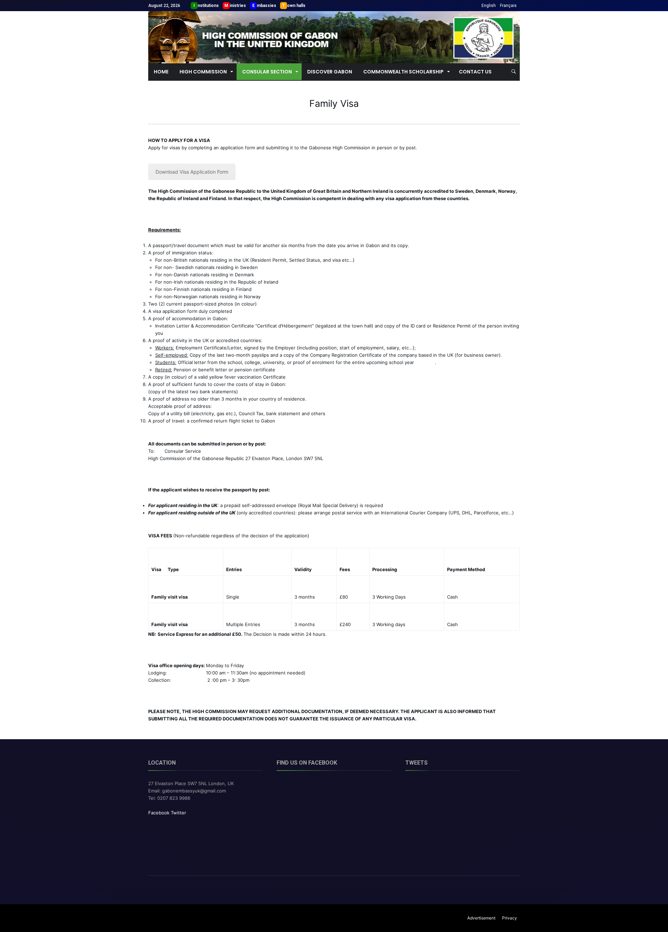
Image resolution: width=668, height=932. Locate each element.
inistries (238, 5)
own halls (296, 5)
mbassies (266, 5)
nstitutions (208, 5)
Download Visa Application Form (192, 172)
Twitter (178, 812)
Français (508, 5)
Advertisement (481, 918)
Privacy (509, 918)
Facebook (158, 812)
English (489, 5)
